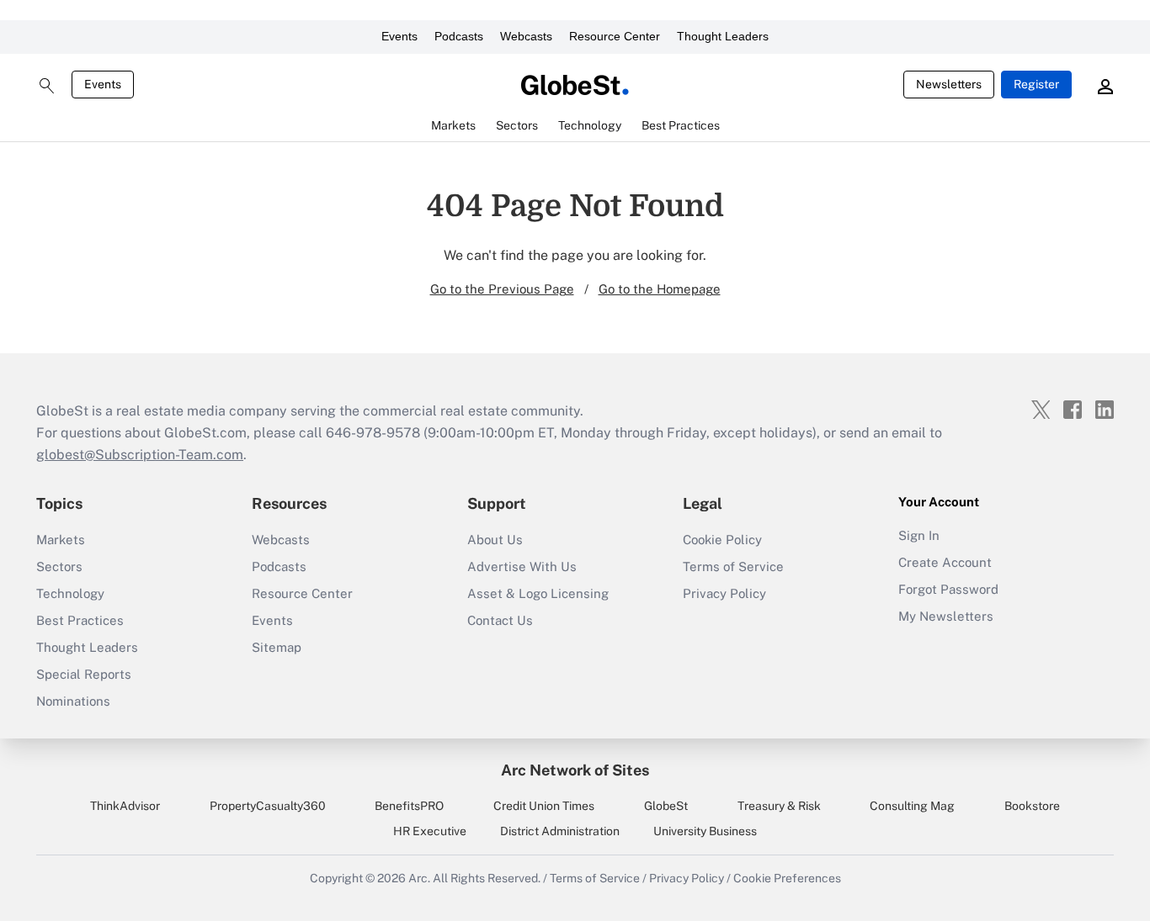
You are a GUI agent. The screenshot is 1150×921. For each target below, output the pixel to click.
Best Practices (80, 620)
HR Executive (429, 831)
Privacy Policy (724, 593)
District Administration (560, 831)
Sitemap (276, 647)
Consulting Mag (912, 805)
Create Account (945, 562)
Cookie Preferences (787, 878)
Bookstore (1032, 805)
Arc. (419, 878)
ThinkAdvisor (125, 805)
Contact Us (500, 620)
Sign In (919, 535)
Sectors (59, 566)
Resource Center (614, 36)
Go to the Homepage (660, 289)
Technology (70, 593)
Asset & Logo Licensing (538, 593)
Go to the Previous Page (502, 289)
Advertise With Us (522, 566)
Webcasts (526, 36)
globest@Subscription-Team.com (139, 455)
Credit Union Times (543, 805)
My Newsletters (945, 616)
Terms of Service (733, 566)
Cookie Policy (722, 539)
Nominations (73, 701)
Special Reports (83, 674)
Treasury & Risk (779, 805)
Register (1036, 84)
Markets (60, 539)
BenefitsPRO (409, 805)
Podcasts (458, 36)
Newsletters (949, 84)
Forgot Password (948, 589)
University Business (705, 831)
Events (399, 36)
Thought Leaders (723, 36)
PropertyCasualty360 (268, 805)
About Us (495, 539)
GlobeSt (666, 805)
